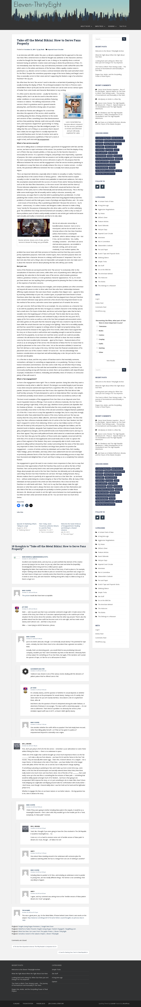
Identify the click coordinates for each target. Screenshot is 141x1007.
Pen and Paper (103, 250)
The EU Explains (114, 162)
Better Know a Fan (117, 138)
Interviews (101, 237)
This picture (26, 595)
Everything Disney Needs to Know (114, 141)
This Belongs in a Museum (107, 286)
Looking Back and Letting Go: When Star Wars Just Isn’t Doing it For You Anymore (109, 62)
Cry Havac (101, 213)
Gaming (102, 348)
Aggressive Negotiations (106, 209)
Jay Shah (41, 49)
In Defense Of (100, 150)
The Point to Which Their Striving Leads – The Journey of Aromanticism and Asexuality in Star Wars (110, 68)
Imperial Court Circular (55, 49)
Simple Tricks (99, 26)
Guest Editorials (103, 225)
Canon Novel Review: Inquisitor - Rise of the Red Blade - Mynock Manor (110, 90)
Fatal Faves (99, 144)
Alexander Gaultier (37, 669)
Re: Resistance (113, 153)
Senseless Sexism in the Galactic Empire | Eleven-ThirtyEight (38, 934)
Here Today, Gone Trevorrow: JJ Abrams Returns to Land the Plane (49, 526)
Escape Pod (99, 141)
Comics (101, 335)
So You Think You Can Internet (105, 159)
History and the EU (110, 147)
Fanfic (101, 344)
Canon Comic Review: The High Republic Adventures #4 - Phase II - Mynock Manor (110, 104)
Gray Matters (100, 147)
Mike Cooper (26, 590)
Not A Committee (104, 241)
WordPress (126, 1003)
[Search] (124, 39)
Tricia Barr (26, 910)
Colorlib (112, 1003)
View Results (111, 361)
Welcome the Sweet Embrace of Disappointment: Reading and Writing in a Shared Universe (71, 527)
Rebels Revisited (101, 156)
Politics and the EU (101, 153)
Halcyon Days (102, 229)
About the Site (85, 26)
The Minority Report (102, 168)
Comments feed (100, 307)
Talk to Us (122, 26)
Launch (116, 150)
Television (102, 326)
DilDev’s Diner (102, 217)
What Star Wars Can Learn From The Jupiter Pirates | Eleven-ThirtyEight (42, 931)
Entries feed (99, 303)
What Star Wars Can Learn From (105, 174)
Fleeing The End (108, 144)
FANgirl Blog (40, 1003)
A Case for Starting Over (103, 138)
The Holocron (102, 278)
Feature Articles (103, 221)
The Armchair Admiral (105, 274)
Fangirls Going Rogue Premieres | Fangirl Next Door (35, 926)
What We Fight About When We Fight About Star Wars (110, 56)
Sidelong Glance (103, 258)
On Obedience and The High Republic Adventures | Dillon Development (109, 113)
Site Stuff (101, 266)
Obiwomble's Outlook (105, 246)
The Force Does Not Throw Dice (105, 165)
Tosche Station (28, 1003)
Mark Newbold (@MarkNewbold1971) (35, 557)
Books (101, 331)
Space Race (118, 159)
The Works (101, 282)
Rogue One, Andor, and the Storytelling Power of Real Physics (108, 75)
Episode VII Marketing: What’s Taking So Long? (27, 525)
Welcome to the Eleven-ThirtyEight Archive (109, 51)
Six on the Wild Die (104, 270)
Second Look (117, 156)
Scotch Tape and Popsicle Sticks (109, 254)
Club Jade (16, 1003)
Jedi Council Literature (56, 1003)
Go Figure (118, 144)
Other (101, 352)
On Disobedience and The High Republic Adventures (108, 108)
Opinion (54, 982)
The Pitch (112, 168)
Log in (97, 299)
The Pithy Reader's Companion (105, 171)
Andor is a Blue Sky (114, 99)
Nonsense (111, 26)
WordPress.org (100, 311)
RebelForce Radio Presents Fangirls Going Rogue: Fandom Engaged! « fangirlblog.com (47, 929)
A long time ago (103, 205)
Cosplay (102, 339)
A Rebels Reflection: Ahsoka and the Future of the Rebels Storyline (110, 123)
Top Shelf (118, 171)
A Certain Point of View (105, 201)
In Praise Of (109, 150)
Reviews (109, 156)
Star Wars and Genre (102, 162)
